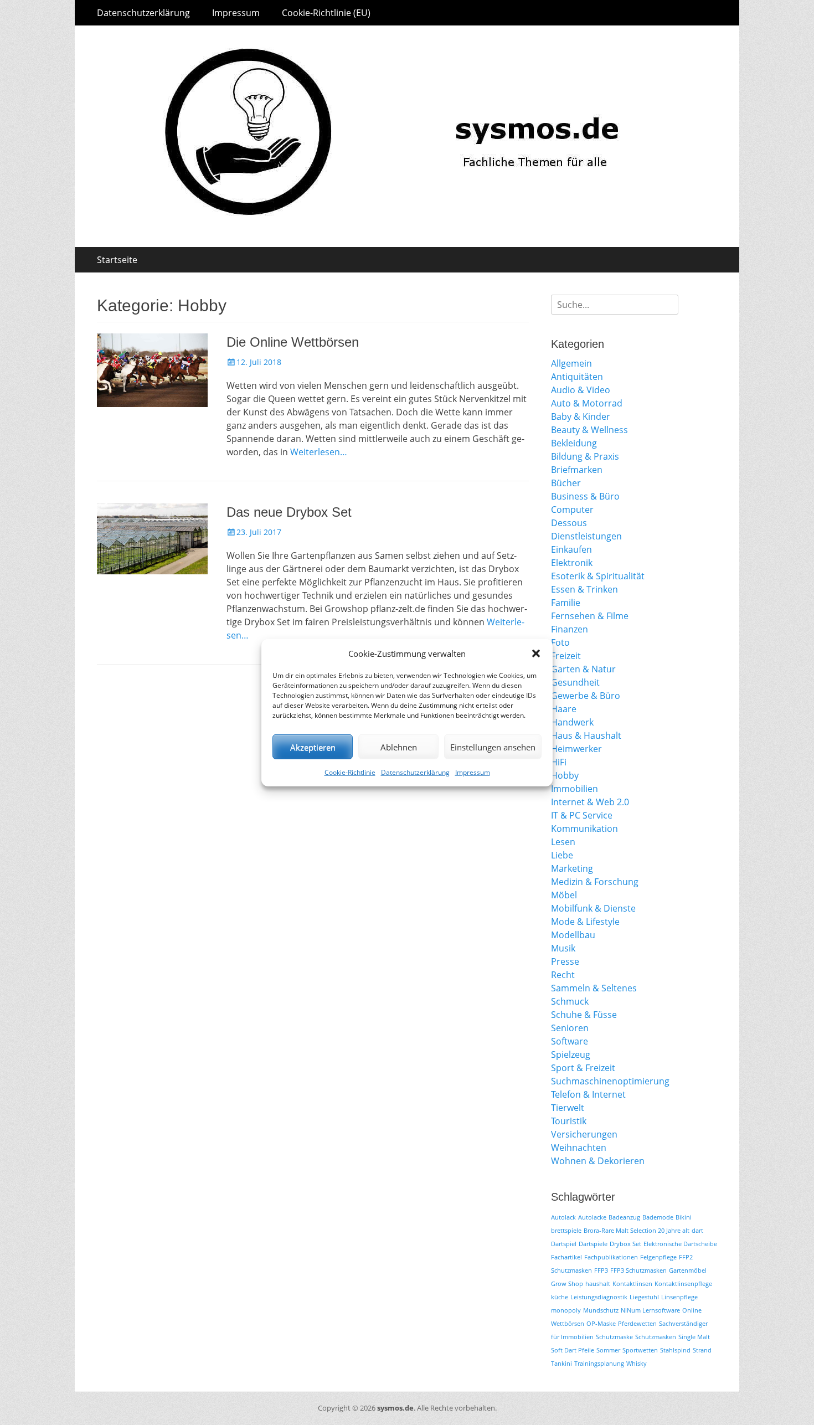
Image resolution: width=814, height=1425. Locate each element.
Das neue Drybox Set (289, 512)
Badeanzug (624, 1217)
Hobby (565, 775)
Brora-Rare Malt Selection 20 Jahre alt (636, 1230)
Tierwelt (567, 1108)
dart (697, 1230)
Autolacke (592, 1217)
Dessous (569, 523)
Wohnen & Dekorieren (598, 1161)
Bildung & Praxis (585, 456)
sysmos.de (395, 1408)
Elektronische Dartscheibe (680, 1244)
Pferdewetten (637, 1324)
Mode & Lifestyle (585, 921)
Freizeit (566, 656)
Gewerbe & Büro (585, 696)
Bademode (657, 1217)
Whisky (636, 1363)
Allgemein (571, 363)
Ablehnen (398, 746)
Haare (563, 709)
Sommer (608, 1350)
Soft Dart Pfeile (572, 1350)
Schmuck (570, 1001)
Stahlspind (675, 1350)
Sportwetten (640, 1350)
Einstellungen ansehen (492, 746)
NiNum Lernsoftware (650, 1310)
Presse (565, 961)
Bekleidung (574, 443)
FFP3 (601, 1270)
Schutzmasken (655, 1337)
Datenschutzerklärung (415, 772)
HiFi (558, 762)
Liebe (562, 855)
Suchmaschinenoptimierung (610, 1081)
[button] (536, 653)
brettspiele (566, 1230)
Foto (560, 642)
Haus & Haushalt (586, 735)
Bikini (684, 1217)
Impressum (472, 772)
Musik (563, 948)
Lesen (563, 842)
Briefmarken (576, 470)
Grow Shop (567, 1284)
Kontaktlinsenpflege (683, 1284)
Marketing (572, 868)
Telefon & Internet (588, 1094)
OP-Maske (601, 1324)
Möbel (564, 895)
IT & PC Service (581, 815)
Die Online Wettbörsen (292, 342)
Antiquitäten (577, 377)
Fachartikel (566, 1257)
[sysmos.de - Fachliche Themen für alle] (407, 244)
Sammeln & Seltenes (594, 988)
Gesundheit (575, 682)
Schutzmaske (614, 1337)
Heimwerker (576, 749)
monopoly (566, 1310)
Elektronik (572, 563)
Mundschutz (601, 1310)
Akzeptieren (313, 746)
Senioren (570, 1028)
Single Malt (694, 1337)
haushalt (597, 1284)
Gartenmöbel (688, 1270)
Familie (565, 602)
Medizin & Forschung (594, 882)
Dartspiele (593, 1244)
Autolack (563, 1217)
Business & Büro (585, 496)
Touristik (568, 1121)
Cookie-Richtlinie (349, 772)
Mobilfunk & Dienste (593, 908)
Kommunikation (584, 828)
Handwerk (572, 722)
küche (559, 1297)
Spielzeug (570, 1054)
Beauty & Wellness (589, 430)
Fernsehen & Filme (589, 616)
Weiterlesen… (318, 452)
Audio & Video (580, 390)
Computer (572, 509)
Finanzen (569, 629)
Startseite (117, 260)
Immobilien (574, 789)
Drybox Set (625, 1244)
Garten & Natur (583, 669)
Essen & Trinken (584, 589)
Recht (563, 975)
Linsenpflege (679, 1297)
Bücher (566, 483)
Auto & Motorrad (586, 403)
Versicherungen (584, 1134)
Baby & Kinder (580, 416)
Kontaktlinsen (632, 1284)
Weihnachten (578, 1147)
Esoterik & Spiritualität (598, 576)
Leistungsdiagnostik (598, 1297)
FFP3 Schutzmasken (638, 1270)
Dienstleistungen (586, 536)
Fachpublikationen (611, 1257)
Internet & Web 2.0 (590, 802)
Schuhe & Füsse (584, 1015)
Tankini (561, 1363)
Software (569, 1041)
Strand (702, 1350)
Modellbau (573, 935)
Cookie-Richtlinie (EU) (326, 13)
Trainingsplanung (599, 1363)
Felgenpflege (658, 1257)
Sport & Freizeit (583, 1068)
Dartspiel (563, 1244)
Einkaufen (571, 549)
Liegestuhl (644, 1297)
